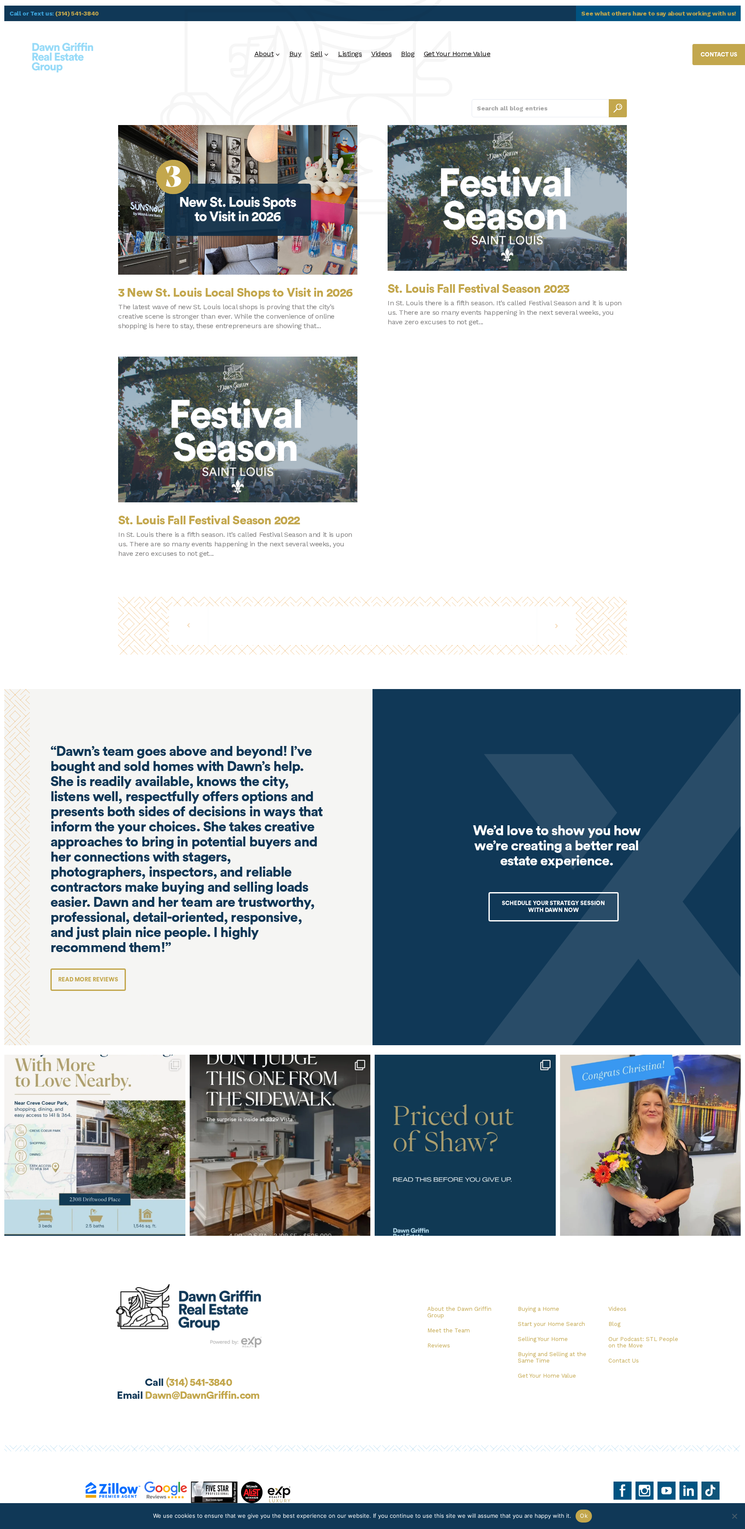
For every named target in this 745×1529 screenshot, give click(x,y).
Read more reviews (88, 979)
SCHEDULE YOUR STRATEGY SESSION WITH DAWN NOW (553, 906)
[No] (734, 1516)
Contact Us (623, 1360)
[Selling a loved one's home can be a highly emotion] (650, 1145)
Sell (316, 54)
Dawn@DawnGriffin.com (202, 1396)
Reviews (438, 1345)
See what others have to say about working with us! (658, 13)
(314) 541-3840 (77, 13)
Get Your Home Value (457, 54)
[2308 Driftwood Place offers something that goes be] (94, 1145)
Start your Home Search (551, 1324)
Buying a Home (538, 1309)
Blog (407, 54)
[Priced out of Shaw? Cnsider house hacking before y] (465, 1145)
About (264, 54)
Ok (584, 1515)
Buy (295, 54)
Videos (381, 54)
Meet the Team (448, 1330)
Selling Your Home (543, 1339)
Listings (350, 54)
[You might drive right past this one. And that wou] (280, 1145)
